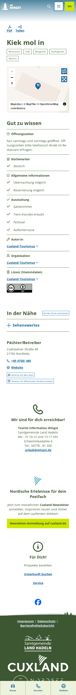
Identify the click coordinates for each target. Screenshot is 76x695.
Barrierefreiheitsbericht (37, 626)
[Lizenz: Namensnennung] (19, 291)
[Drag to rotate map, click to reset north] (12, 83)
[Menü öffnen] (58, 6)
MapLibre (16, 104)
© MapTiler (30, 104)
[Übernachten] (69, 6)
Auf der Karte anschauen (55, 313)
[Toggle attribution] (64, 103)
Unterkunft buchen (38, 574)
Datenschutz (46, 621)
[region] (38, 89)
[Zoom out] (12, 77)
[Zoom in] (12, 71)
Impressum (25, 621)
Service (38, 583)
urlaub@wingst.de (38, 450)
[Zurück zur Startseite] (11, 6)
